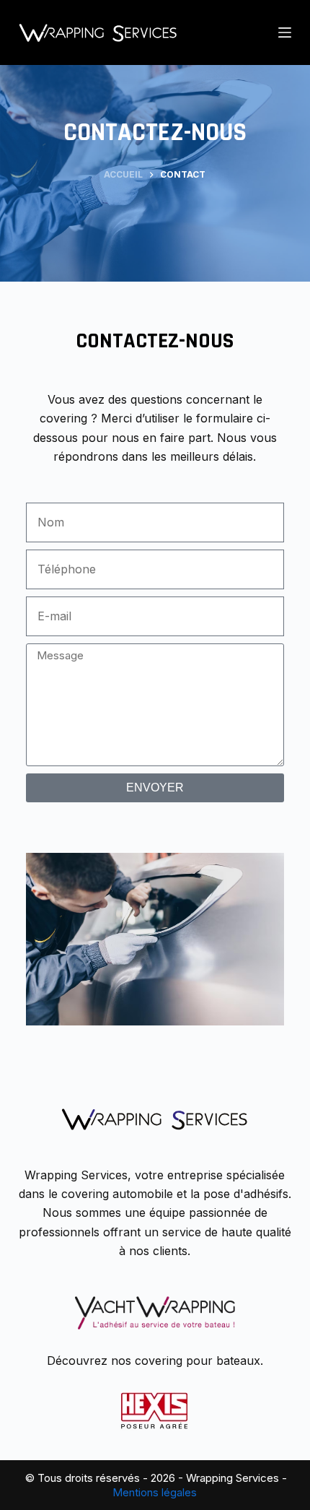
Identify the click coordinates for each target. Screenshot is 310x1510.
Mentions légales (154, 1492)
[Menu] (284, 32)
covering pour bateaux (197, 1360)
